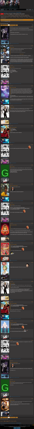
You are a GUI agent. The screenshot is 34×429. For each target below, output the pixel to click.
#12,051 (32, 223)
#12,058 (32, 360)
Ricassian (5, 138)
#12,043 (32, 65)
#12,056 (32, 320)
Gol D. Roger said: (13, 87)
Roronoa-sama (5, 157)
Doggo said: (12, 400)
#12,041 (32, 26)
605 (11, 417)
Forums (2, 9)
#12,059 (32, 379)
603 (8, 417)
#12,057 (32, 340)
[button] (7, 9)
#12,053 (32, 262)
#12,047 (32, 144)
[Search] (33, 9)
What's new (10, 9)
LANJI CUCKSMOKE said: (14, 185)
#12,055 (32, 301)
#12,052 (32, 242)
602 (7, 417)
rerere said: (12, 204)
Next (16, 417)
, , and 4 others (16, 338)
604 (10, 417)
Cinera (5, 98)
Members (15, 9)
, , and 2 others (16, 83)
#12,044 (32, 85)
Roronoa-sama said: (13, 127)
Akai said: (12, 47)
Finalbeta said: (12, 381)
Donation (6, 9)
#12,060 (32, 398)
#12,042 (32, 45)
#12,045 (32, 105)
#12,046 (32, 125)
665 (14, 417)
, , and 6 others (16, 63)
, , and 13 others (16, 279)
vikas (5, 196)
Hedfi (5, 411)
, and (15, 43)
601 (5, 417)
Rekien (5, 58)
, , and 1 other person (18, 240)
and (14, 123)
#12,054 (32, 281)
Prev (1, 417)
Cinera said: (12, 166)
